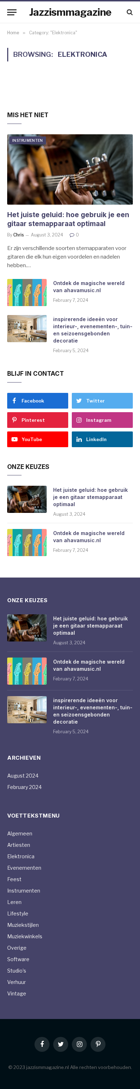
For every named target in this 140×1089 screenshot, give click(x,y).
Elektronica (20, 856)
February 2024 (24, 787)
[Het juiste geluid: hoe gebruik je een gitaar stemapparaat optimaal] (70, 169)
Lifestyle (17, 913)
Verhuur (16, 982)
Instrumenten (27, 140)
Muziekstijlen (23, 925)
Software (18, 959)
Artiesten (18, 845)
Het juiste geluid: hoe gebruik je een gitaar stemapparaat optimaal (90, 497)
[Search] (129, 12)
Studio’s (16, 971)
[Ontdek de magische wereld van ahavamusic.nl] (27, 292)
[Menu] (12, 12)
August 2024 (22, 776)
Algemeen (19, 833)
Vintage (16, 993)
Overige (17, 948)
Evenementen (24, 868)
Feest (14, 879)
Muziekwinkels (24, 936)
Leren (14, 902)
